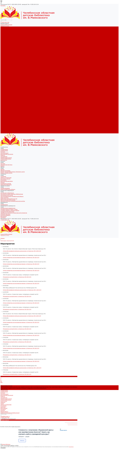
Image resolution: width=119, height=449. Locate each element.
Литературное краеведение (7, 69)
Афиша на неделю (5, 43)
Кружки (2, 53)
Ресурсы (2, 92)
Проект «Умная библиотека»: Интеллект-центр (12, 44)
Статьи (2, 403)
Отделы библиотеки (5, 36)
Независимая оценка (6, 35)
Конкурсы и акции (5, 49)
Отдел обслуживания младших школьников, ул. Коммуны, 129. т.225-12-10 (22, 251)
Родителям (3, 50)
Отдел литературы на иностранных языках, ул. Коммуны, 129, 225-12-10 (21, 257)
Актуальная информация (7, 58)
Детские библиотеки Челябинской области (11, 62)
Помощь (2, 410)
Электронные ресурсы (6, 40)
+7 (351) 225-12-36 (4, 22)
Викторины (3, 77)
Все (1, 382)
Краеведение (4, 122)
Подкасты (3, 132)
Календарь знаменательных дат (8, 64)
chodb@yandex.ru (5, 416)
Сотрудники (3, 37)
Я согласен (3, 447)
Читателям (3, 101)
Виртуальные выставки (6, 51)
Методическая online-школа (7, 65)
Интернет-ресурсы (5, 75)
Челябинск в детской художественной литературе (13, 74)
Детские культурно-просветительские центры (12, 67)
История (2, 29)
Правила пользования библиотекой (9, 412)
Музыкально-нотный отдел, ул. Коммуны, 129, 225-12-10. (17, 277)
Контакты (2, 5)
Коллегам (3, 407)
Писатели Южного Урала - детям (8, 70)
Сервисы (2, 402)
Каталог (2, 41)
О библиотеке (4, 28)
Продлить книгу (4, 26)
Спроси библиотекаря (6, 24)
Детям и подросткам (5, 48)
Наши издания (4, 63)
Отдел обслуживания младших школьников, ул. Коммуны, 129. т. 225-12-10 (22, 290)
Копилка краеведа (5, 76)
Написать (22, 440)
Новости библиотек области (7, 57)
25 (1, 381)
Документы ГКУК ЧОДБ (6, 61)
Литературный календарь (7, 72)
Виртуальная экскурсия (6, 31)
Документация (4, 30)
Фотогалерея (3, 408)
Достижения (3, 34)
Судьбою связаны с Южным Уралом (9, 71)
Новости (2, 33)
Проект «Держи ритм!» (6, 45)
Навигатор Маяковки (6, 55)
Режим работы (4, 411)
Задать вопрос (4, 389)
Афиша (2, 96)
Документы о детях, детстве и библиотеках (11, 60)
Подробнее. (71, 446)
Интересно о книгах (5, 54)
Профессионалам (5, 110)
